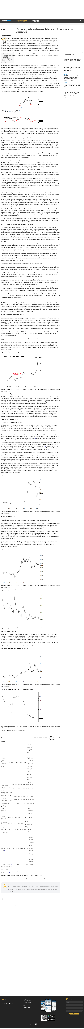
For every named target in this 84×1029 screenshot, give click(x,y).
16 (34, 236)
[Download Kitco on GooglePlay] (51, 1016)
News (24, 1005)
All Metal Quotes (27, 1000)
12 (11, 77)
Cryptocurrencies (27, 1002)
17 (34, 311)
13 (11, 864)
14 (4, 867)
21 (55, 465)
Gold (65, 57)
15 (9, 872)
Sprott (9, 884)
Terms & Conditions (12, 1024)
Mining (24, 1009)
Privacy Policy (20, 1024)
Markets (25, 1004)
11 (3, 831)
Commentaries (26, 1007)
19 (45, 446)
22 (15, 644)
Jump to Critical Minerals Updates (12, 60)
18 (35, 438)
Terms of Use (4, 1024)
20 (48, 449)
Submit (74, 1013)
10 (3, 825)
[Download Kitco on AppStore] (51, 1019)
